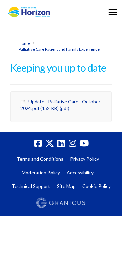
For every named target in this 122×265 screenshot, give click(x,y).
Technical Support (31, 186)
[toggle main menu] (113, 12)
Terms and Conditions (40, 159)
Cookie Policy (96, 186)
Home (24, 43)
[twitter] (49, 144)
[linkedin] (61, 144)
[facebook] (38, 144)
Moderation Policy (41, 172)
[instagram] (72, 144)
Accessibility (80, 172)
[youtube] (84, 144)
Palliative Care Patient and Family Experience (59, 49)
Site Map (66, 186)
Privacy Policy (84, 159)
